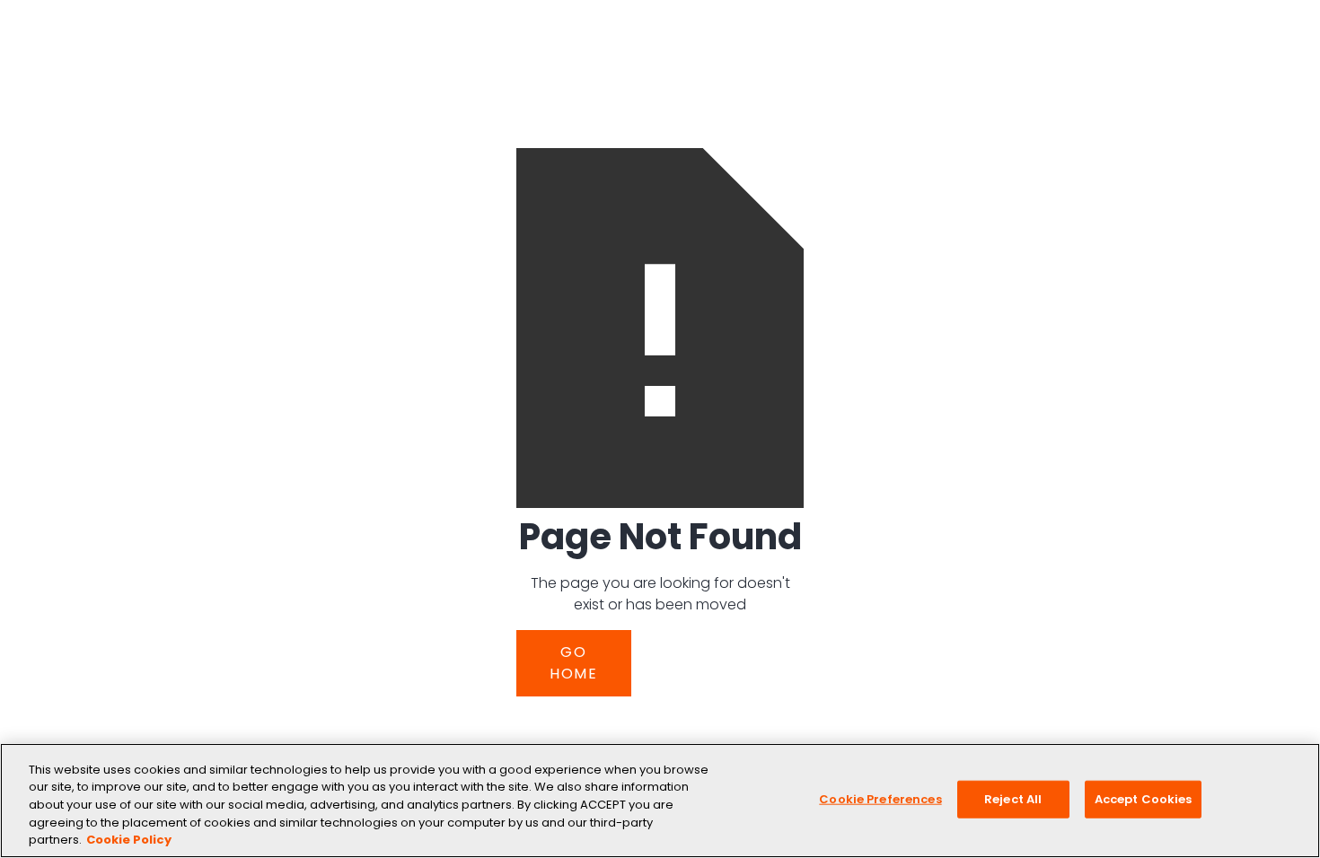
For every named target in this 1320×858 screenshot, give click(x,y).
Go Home (574, 663)
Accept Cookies (1143, 799)
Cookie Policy (129, 839)
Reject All (1013, 799)
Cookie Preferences (880, 799)
